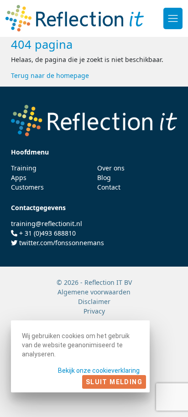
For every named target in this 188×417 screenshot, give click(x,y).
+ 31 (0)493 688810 (47, 233)
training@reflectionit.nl (46, 223)
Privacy (94, 311)
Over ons (111, 168)
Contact (108, 187)
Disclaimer (94, 301)
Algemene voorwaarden (94, 292)
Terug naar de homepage (50, 75)
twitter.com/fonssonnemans (61, 242)
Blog (104, 177)
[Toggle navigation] (173, 18)
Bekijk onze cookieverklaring (99, 370)
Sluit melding (114, 382)
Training (24, 168)
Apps (18, 177)
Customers (27, 187)
